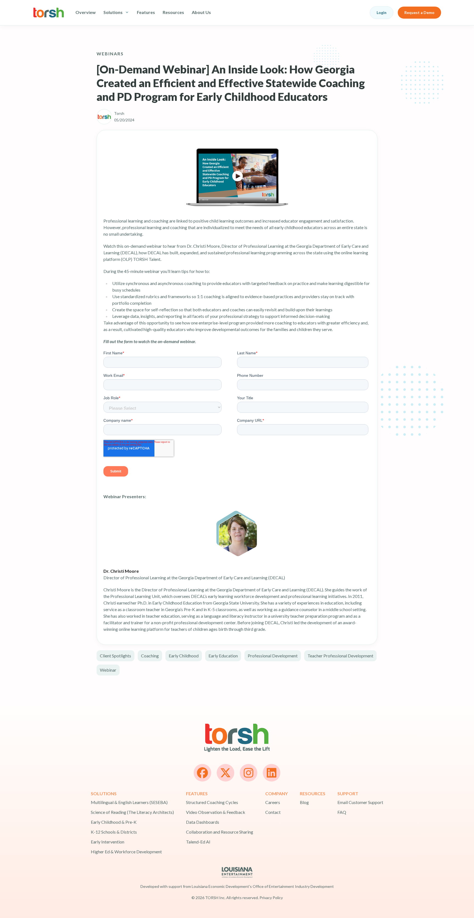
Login (381, 12)
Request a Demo (419, 12)
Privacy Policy (271, 897)
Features (146, 12)
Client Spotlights (115, 655)
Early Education (223, 655)
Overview (85, 12)
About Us (201, 12)
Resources (173, 12)
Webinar (108, 669)
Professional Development (273, 655)
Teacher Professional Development (340, 655)
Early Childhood (184, 655)
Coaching (150, 655)
